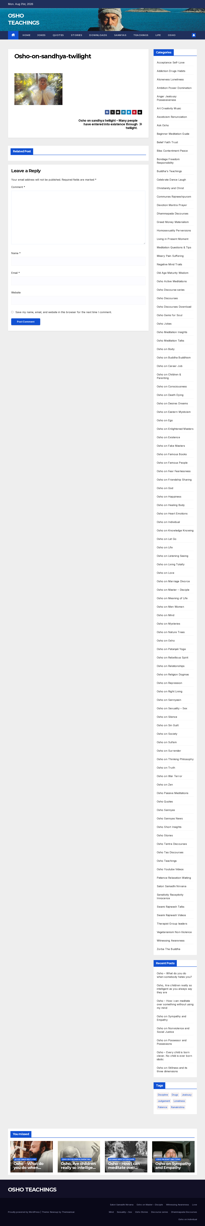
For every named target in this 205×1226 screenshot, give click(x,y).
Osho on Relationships (171, 666)
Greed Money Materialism (173, 222)
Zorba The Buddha (168, 949)
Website (16, 292)
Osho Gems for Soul (169, 315)
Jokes (41, 35)
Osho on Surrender (169, 750)
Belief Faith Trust (167, 142)
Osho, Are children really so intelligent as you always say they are (174, 989)
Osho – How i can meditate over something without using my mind (175, 1004)
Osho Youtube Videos (170, 869)
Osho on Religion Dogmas (173, 674)
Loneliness (179, 1101)
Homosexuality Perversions (174, 230)
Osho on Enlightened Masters (175, 428)
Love (194, 1204)
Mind (111, 1212)
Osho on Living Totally (170, 564)
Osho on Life (165, 547)
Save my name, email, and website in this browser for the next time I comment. (63, 312)
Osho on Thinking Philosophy (175, 759)
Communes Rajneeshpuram (174, 196)
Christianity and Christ (170, 188)
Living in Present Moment (173, 239)
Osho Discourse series (171, 289)
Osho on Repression (169, 683)
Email (15, 272)
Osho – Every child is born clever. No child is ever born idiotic (174, 1056)
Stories (76, 35)
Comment (18, 187)
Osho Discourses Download (174, 306)
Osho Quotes (165, 801)
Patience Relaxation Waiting (174, 877)
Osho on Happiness (169, 496)
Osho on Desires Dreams (172, 403)
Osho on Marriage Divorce (173, 581)
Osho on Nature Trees (171, 632)
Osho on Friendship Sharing (174, 479)
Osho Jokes (164, 323)
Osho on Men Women (170, 606)
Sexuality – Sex (124, 1212)
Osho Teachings (167, 860)
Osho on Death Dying (170, 395)
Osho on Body (166, 349)
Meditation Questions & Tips (174, 247)
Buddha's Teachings (169, 171)
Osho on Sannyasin (169, 699)
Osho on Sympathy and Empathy (173, 1165)
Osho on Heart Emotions (172, 513)
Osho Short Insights (169, 827)
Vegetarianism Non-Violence (174, 932)
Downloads (98, 35)
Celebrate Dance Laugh (171, 179)
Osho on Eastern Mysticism (174, 411)
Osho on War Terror (169, 776)
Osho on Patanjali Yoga (171, 649)
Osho (172, 35)
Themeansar (68, 1212)
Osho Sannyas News (170, 818)
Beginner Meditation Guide (173, 133)
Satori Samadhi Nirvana (171, 886)
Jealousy (187, 1094)
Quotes (58, 35)
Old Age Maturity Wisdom (173, 272)
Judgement (164, 1101)
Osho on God (165, 488)
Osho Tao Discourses (170, 852)
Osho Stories (165, 835)
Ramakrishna (177, 1107)
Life (158, 35)
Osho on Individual (168, 522)
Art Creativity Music (169, 108)
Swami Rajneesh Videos (171, 915)
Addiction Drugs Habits (171, 71)
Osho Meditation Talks (170, 340)
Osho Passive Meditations (173, 793)
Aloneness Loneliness (170, 79)
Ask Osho (163, 125)
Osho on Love (165, 572)
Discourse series (159, 1212)
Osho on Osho (166, 640)
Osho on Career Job (170, 366)
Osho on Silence (167, 716)
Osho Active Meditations (172, 281)
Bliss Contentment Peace (172, 150)
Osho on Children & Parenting (76, 1159)
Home (26, 35)
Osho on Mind (165, 615)
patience (162, 1107)
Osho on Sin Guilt (168, 725)
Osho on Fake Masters (171, 445)
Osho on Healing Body (171, 505)
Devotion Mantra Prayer (172, 205)
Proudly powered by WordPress (24, 1212)
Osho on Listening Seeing (172, 555)
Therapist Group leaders (172, 923)
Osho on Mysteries (168, 623)
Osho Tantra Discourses (172, 843)
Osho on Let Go (166, 539)
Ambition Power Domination (174, 88)
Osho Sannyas (166, 810)
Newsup (54, 1212)
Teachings (140, 35)
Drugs (175, 1094)
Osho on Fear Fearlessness (174, 471)
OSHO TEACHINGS (32, 1189)
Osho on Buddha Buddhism (174, 357)
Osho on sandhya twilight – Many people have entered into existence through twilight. (107, 124)
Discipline (163, 1094)
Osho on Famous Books (172, 454)
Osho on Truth (166, 767)
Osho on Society (167, 733)
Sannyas (120, 35)
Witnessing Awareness (171, 940)
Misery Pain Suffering (170, 255)
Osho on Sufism (167, 742)
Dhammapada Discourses (173, 213)
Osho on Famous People (172, 462)
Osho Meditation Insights (172, 332)
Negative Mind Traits (169, 264)
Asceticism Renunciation (172, 116)
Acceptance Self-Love (171, 62)
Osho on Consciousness (172, 386)
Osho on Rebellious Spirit (172, 657)
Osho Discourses (167, 298)
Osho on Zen (165, 784)
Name (16, 253)
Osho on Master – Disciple (173, 589)
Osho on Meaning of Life (172, 598)
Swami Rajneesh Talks (170, 906)
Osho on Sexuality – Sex (172, 708)
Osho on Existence (168, 437)
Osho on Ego (165, 420)
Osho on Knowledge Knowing (175, 530)
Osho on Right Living (169, 691)
